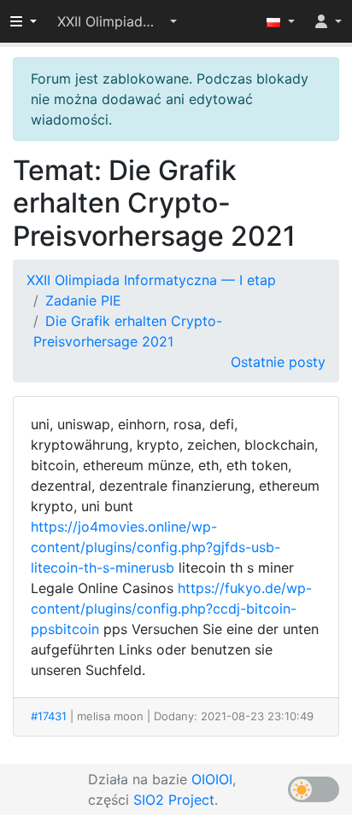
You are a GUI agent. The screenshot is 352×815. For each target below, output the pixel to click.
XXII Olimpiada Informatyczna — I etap (151, 279)
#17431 (49, 716)
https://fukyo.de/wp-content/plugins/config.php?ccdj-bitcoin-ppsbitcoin (171, 608)
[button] (117, 21)
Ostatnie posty (278, 361)
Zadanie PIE (83, 300)
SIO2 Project (173, 799)
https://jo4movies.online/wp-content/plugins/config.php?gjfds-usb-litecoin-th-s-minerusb (155, 547)
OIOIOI (211, 779)
